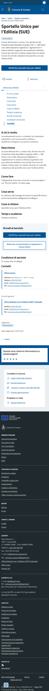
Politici (3, 457)
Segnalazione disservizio (10, 648)
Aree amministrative (9, 439)
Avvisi (3, 511)
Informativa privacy (8, 632)
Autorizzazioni (6, 484)
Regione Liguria (7, 3)
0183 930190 (16, 280)
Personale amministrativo (11, 453)
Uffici (3, 460)
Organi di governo (8, 449)
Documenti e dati (7, 442)
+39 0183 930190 (16, 547)
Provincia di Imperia (8, 610)
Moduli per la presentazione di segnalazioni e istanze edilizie (24, 245)
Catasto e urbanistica (21, 18)
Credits (41, 677)
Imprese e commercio (9, 491)
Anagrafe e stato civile (9, 480)
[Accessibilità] (6, 685)
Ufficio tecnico (9, 273)
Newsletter (5, 668)
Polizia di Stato (7, 621)
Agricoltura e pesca (8, 473)
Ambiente (5, 476)
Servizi (10, 18)
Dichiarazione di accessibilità (12, 639)
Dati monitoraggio (8, 677)
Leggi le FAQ (6, 645)
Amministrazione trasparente (12, 642)
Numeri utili (5, 568)
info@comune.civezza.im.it (19, 282)
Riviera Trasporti (7, 625)
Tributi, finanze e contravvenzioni (13, 495)
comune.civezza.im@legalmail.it (20, 285)
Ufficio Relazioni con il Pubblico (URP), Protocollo (23, 302)
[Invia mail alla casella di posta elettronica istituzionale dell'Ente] (17, 554)
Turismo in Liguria (7, 628)
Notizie (4, 507)
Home (3, 18)
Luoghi (3, 523)
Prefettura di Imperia (9, 614)
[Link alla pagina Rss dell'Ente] (2, 665)
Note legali (5, 635)
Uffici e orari (5, 565)
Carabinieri (5, 617)
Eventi (3, 527)
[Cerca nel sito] (42, 9)
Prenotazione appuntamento (12, 650)
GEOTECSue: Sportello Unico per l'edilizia (24, 68)
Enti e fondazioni (7, 446)
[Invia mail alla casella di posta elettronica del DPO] (13, 581)
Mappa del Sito (16, 679)
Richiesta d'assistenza (9, 653)
